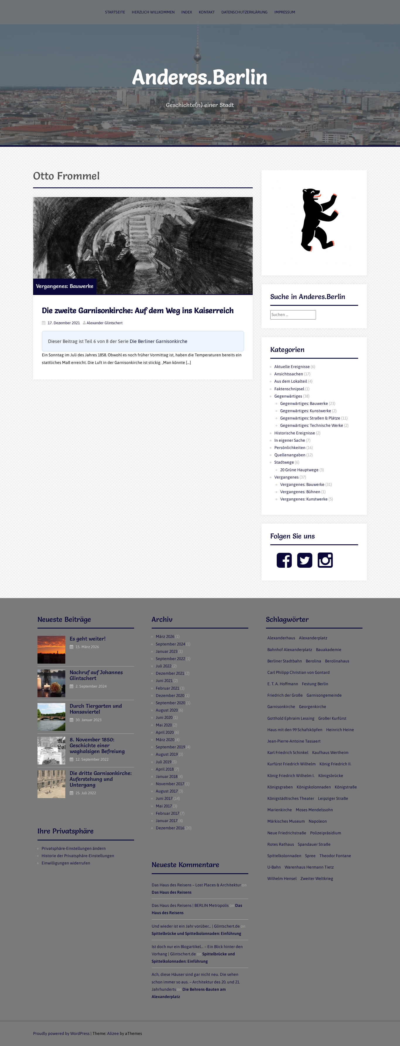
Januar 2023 (166, 651)
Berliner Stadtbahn (284, 661)
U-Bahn (274, 867)
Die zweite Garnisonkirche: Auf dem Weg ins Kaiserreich (138, 310)
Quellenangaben (289, 455)
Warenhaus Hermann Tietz (309, 867)
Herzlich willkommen (153, 12)
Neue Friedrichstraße (286, 833)
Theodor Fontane (335, 855)
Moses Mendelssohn (314, 809)
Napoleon (318, 821)
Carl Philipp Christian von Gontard (298, 672)
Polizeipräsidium (325, 833)
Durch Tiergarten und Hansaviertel (96, 708)
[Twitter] (304, 565)
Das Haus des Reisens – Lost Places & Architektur (196, 885)
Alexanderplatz (313, 638)
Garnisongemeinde (324, 695)
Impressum (284, 12)
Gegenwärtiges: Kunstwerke (305, 410)
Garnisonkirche (281, 706)
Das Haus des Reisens (172, 892)
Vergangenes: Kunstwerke (304, 499)
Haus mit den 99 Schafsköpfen (294, 729)
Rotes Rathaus (280, 844)
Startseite (115, 12)
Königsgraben (280, 787)
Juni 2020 (164, 717)
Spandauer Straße (314, 844)
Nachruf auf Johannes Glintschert (96, 675)
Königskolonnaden (314, 787)
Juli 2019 (163, 762)
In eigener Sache (289, 440)
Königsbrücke (330, 775)
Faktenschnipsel (289, 388)
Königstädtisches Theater (290, 798)
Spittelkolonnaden (284, 855)
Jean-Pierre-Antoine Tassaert (294, 741)
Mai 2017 (164, 806)
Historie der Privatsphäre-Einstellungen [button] (78, 855)
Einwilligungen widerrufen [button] (66, 863)
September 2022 (170, 658)
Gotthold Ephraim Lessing (290, 718)
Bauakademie (328, 649)
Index (186, 12)
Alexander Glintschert (104, 323)
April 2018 (165, 769)
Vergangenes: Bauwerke (64, 286)
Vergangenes (286, 477)
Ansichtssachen (288, 374)
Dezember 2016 (170, 828)
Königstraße (346, 787)
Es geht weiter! (88, 638)
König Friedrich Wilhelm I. (290, 775)
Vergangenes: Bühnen (300, 491)
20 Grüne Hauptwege (299, 469)
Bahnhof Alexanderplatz (289, 649)
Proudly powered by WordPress (61, 1033)
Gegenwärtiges (288, 396)
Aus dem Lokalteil (290, 381)
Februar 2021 (167, 688)
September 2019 (170, 747)
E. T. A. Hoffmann (282, 683)
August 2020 (167, 710)
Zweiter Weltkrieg (316, 878)
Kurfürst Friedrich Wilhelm (291, 764)
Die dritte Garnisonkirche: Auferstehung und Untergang (101, 779)
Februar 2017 (167, 813)
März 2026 (165, 636)
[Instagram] (325, 565)
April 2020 (165, 732)
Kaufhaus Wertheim (330, 752)
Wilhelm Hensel (282, 878)
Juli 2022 (163, 666)
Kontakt (207, 12)
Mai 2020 (164, 725)
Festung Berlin (315, 683)
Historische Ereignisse (294, 433)
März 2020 (165, 739)
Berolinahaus (337, 661)
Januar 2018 (166, 776)
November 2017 (170, 783)
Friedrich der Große (285, 695)
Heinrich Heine (340, 729)
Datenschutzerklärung (244, 12)
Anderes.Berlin (200, 76)
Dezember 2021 (170, 673)
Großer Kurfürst (332, 718)
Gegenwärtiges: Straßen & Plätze (310, 418)
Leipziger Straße (333, 798)
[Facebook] (284, 565)
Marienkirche (279, 809)
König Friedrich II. (335, 764)
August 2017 (167, 791)
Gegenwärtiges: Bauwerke (304, 403)
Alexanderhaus (281, 638)
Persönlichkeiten (289, 447)
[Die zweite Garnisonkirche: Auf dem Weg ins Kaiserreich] (143, 245)
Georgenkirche (312, 706)
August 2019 (167, 754)
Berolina (313, 661)
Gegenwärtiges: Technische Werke (311, 425)
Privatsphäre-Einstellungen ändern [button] (74, 848)
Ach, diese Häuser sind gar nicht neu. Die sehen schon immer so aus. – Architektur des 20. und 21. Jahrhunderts (196, 981)
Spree (310, 855)
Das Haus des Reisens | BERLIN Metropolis (190, 905)
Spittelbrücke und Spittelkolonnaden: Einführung (196, 933)
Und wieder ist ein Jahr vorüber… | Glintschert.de (196, 926)
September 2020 (170, 702)
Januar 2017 (166, 820)
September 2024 (170, 644)
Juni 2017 (164, 798)
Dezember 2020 (170, 695)
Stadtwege (284, 462)
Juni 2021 (164, 680)
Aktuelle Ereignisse (292, 366)
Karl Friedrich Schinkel (287, 752)
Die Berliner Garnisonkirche (158, 341)
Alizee (113, 1033)
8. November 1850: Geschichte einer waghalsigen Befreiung (97, 745)
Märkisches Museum (286, 821)
